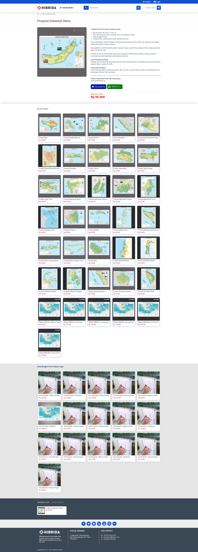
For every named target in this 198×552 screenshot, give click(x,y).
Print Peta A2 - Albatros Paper (98, 457)
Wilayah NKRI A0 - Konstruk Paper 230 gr (124, 322)
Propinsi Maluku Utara (120, 230)
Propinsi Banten (94, 137)
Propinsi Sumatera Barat (97, 291)
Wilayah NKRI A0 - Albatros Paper (50, 322)
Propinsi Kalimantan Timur (146, 199)
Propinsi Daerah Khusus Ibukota (49, 168)
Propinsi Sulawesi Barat (121, 260)
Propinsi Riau (93, 260)
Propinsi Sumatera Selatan (122, 291)
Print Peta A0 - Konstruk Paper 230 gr (99, 426)
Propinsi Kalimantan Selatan (98, 199)
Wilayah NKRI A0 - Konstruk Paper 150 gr (99, 322)
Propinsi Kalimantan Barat (72, 199)
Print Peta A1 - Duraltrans (146, 426)
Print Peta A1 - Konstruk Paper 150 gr (50, 457)
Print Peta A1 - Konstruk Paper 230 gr (74, 457)
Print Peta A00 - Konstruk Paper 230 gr (124, 395)
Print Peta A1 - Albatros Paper (123, 426)
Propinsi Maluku (94, 230)
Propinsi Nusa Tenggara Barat (48, 260)
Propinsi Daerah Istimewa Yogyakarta (149, 137)
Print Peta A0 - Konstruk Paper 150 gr (74, 426)
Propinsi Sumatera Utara (146, 291)
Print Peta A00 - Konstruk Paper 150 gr (99, 395)
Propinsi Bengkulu (119, 137)
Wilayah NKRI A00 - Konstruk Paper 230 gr (50, 353)
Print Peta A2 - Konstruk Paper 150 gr (149, 457)
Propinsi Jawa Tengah (145, 168)
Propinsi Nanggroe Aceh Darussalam (149, 230)
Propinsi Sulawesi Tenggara (73, 291)
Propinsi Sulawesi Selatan (146, 260)
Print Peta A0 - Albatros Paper (148, 395)
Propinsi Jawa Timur (45, 199)
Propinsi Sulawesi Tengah (47, 291)
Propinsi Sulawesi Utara (54, 508)
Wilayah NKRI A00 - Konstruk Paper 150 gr (149, 322)
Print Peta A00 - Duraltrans (72, 395)
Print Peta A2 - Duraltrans (121, 457)
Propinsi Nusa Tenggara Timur (74, 260)
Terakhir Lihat (43, 502)
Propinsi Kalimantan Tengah (122, 199)
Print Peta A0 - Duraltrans (47, 426)
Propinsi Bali (43, 137)
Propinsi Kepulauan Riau (47, 230)
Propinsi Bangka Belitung (72, 137)
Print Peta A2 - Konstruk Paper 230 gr (50, 487)
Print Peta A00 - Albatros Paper (49, 395)
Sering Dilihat (58, 502)
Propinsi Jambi (93, 168)
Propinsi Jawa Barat (119, 168)
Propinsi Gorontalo (70, 168)
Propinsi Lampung (70, 230)
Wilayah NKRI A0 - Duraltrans (73, 322)
